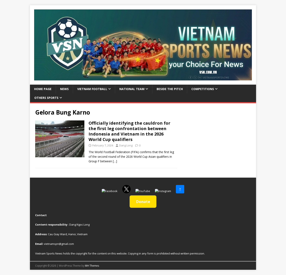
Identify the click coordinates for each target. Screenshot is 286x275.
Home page (43, 89)
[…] (115, 161)
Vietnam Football (92, 89)
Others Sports (46, 98)
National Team (131, 89)
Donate (143, 201)
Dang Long (126, 145)
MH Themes (92, 265)
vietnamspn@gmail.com (59, 244)
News (64, 89)
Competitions (202, 89)
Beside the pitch (170, 89)
